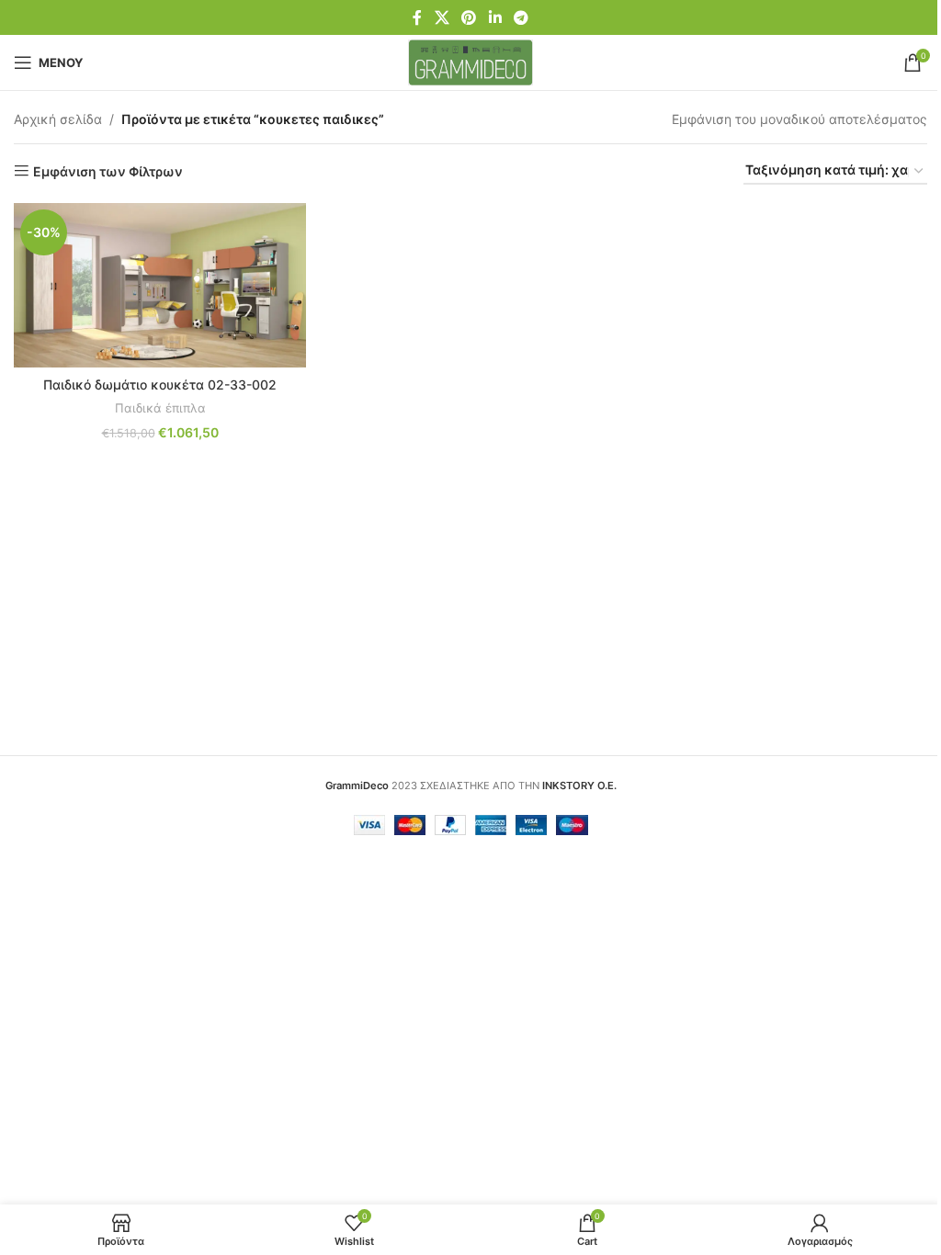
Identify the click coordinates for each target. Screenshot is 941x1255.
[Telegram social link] (520, 17)
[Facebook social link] (417, 17)
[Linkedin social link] (494, 17)
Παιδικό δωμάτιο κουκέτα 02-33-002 (160, 384)
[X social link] (441, 17)
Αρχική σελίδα (58, 119)
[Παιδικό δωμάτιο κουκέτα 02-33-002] (160, 285)
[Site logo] (471, 61)
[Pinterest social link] (469, 17)
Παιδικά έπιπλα (160, 408)
